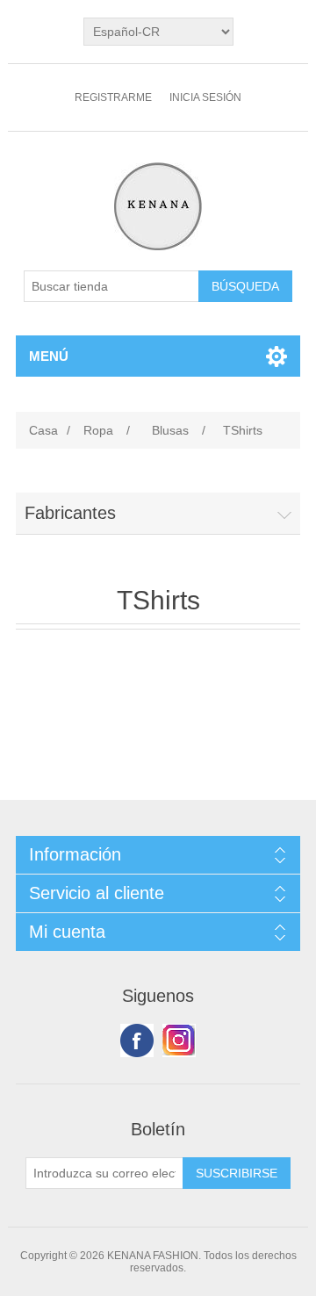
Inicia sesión (205, 97)
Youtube (179, 1040)
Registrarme (113, 97)
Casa (43, 430)
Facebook (137, 1040)
